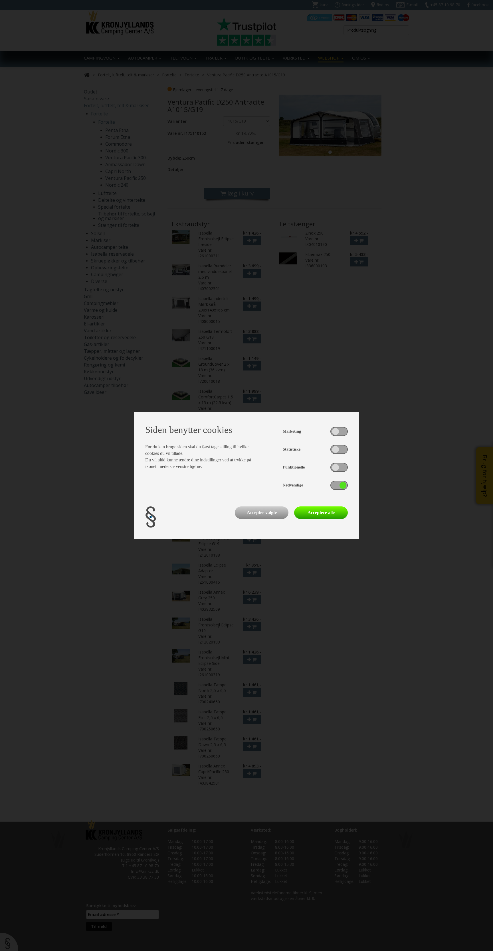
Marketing (292, 431)
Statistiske (291, 449)
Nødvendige (293, 485)
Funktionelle (294, 467)
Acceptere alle (321, 512)
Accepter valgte (262, 512)
